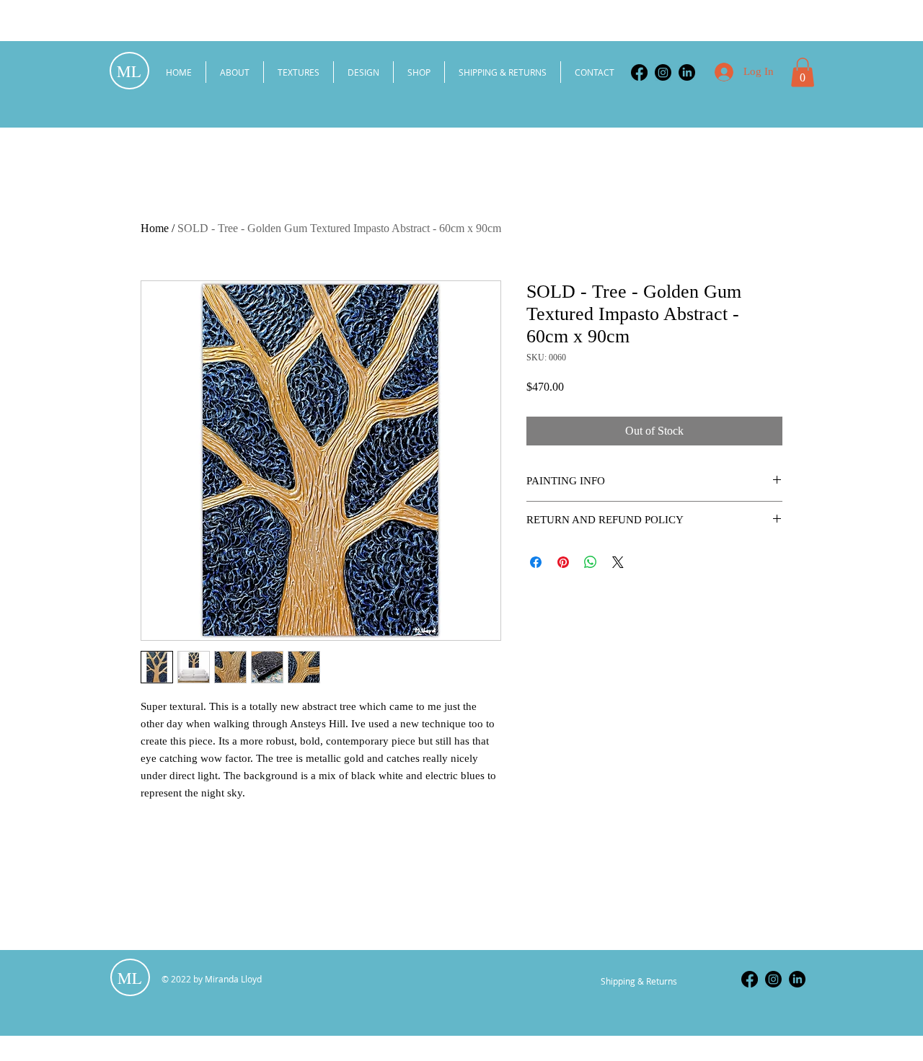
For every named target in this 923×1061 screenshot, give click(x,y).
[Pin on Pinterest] (563, 562)
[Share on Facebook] (535, 562)
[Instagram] (663, 72)
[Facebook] (639, 72)
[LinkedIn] (687, 72)
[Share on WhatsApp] (590, 562)
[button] (802, 72)
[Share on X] (618, 562)
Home (155, 228)
